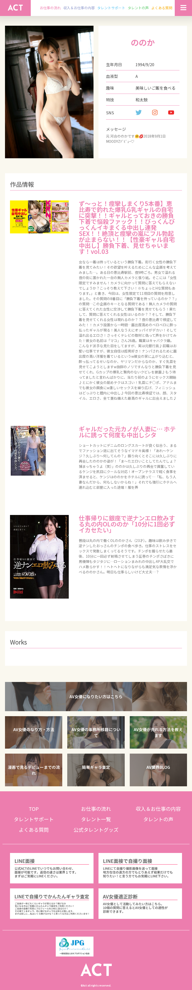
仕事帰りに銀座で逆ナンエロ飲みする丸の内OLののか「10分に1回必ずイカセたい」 (127, 523)
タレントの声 (138, 7)
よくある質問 (161, 7)
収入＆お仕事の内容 (79, 7)
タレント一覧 (96, 819)
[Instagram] (155, 112)
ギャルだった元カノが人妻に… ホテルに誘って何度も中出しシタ (127, 431)
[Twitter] (139, 112)
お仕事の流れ (50, 7)
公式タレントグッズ (96, 829)
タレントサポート (111, 7)
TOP (34, 808)
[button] (96, 696)
